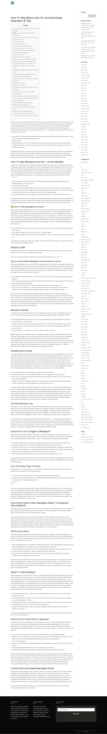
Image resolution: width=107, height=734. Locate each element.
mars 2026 (84, 67)
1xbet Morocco (85, 211)
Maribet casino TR (86, 314)
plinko (82, 373)
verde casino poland (86, 419)
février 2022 (84, 139)
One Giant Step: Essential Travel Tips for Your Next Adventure (88, 42)
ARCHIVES (67, 3)
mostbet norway (85, 342)
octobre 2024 (84, 111)
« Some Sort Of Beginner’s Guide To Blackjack (25, 115)
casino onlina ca (85, 283)
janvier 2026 (84, 72)
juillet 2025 (84, 88)
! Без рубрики (85, 162)
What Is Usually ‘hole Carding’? (21, 57)
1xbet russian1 (85, 221)
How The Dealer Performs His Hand (23, 48)
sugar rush (84, 409)
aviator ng (84, 249)
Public (82, 383)
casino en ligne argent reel (88, 278)
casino (83, 275)
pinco (82, 370)
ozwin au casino (85, 358)
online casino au (85, 355)
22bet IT (83, 229)
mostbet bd (14, 177)
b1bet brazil (84, 252)
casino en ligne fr (86, 280)
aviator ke (83, 244)
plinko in (83, 376)
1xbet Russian (85, 219)
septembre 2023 (85, 124)
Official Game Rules (18, 55)
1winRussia (84, 188)
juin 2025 (83, 90)
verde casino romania (87, 422)
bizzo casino (84, 265)
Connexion (84, 434)
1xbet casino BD (85, 201)
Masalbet (83, 316)
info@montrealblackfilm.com (41, 716)
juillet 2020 (84, 147)
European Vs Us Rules (19, 85)
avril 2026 (83, 65)
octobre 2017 (84, 155)
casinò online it (85, 288)
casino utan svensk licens (88, 291)
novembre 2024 (85, 108)
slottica (83, 407)
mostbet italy (84, 340)
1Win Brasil (84, 170)
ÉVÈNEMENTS (57, 3)
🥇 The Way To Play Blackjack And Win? (24, 91)
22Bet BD (83, 226)
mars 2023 (84, 134)
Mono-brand (84, 332)
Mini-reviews (84, 322)
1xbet (82, 190)
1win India (84, 177)
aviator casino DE (86, 239)
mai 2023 (83, 129)
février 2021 (84, 142)
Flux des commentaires (87, 439)
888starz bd (84, 231)
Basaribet (83, 257)
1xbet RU (83, 216)
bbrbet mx (84, 262)
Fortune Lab (85, 731)
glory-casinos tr (85, 301)
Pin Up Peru (84, 368)
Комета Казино (85, 427)
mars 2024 (84, 114)
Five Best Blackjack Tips (19, 44)
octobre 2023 (84, 121)
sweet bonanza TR (86, 414)
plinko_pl (83, 378)
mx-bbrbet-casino (86, 350)
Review (83, 391)
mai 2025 (83, 93)
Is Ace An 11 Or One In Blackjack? (22, 46)
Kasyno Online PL (86, 309)
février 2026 (84, 70)
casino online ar (85, 286)
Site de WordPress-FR (87, 442)
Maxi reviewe (84, 319)
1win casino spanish (86, 172)
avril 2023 (83, 132)
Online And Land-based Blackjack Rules (24, 61)
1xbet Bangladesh (86, 198)
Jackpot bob (84, 306)
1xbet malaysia (85, 208)
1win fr (83, 175)
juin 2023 (83, 126)
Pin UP (83, 363)
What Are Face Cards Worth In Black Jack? (24, 59)
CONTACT (93, 3)
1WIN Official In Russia (87, 180)
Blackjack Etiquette (18, 100)
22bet (82, 224)
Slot (82, 401)
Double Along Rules (18, 41)
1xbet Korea (84, 203)
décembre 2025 (85, 75)
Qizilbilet (83, 386)
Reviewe (83, 394)
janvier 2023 (84, 137)
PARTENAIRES (85, 3)
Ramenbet (84, 389)
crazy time (84, 296)
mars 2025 (84, 98)
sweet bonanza (85, 412)
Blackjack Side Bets (18, 39)
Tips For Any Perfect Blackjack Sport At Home (25, 37)
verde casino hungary (87, 417)
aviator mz (84, 247)
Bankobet (83, 255)
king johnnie (84, 311)
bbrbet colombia (85, 260)
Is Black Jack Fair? (18, 94)
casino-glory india (86, 293)
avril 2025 (83, 96)
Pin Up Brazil (84, 365)
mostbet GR (84, 337)
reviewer (83, 396)
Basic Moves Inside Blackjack (21, 105)
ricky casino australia (87, 399)
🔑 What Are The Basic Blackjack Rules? (24, 113)
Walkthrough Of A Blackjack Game (22, 111)
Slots (82, 404)
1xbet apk (83, 193)
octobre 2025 (84, 80)
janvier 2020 (84, 150)
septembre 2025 (85, 83)
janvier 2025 (84, 103)
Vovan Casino (84, 425)
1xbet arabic (84, 195)
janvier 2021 (84, 144)
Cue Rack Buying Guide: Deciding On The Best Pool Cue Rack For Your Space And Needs (24, 66)
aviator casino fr (85, 242)
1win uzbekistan (85, 185)
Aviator (83, 234)
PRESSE (76, 3)
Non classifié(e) (85, 352)
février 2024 (84, 116)
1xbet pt (83, 213)
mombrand (84, 324)
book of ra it (84, 270)
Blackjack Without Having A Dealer (22, 102)
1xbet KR (83, 206)
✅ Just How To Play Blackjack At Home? (24, 33)
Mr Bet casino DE (85, 347)
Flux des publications (87, 437)
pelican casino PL (86, 360)
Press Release (85, 381)
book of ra (84, 267)
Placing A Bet (16, 35)
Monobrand (84, 334)
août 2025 (83, 85)
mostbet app (59, 257)
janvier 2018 (84, 152)
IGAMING (83, 304)
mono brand (84, 327)
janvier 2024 (84, 119)
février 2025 (84, 101)
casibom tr (84, 273)
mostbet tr (84, 345)
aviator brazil (84, 237)
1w (82, 167)
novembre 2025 (85, 78)
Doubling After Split (18, 83)
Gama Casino (84, 298)
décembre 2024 (85, 106)
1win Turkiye (84, 183)
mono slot (83, 329)
